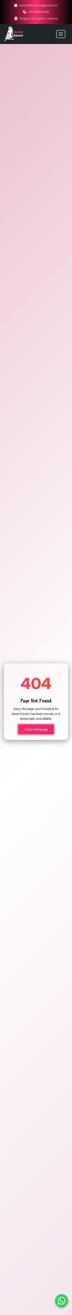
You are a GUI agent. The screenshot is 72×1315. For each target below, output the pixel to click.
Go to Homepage (36, 729)
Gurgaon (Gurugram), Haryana (38, 18)
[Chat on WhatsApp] (61, 1300)
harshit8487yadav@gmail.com (38, 5)
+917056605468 (38, 12)
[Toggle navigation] (60, 34)
